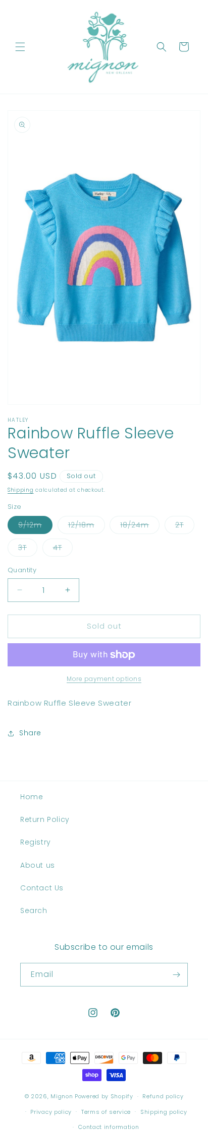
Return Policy (45, 819)
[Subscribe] (176, 975)
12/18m (86, 526)
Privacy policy (51, 1112)
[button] (20, 47)
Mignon (62, 1096)
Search (33, 910)
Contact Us (42, 888)
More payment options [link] (104, 678)
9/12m (35, 526)
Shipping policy (163, 1112)
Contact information (108, 1127)
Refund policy (162, 1096)
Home (31, 797)
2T (184, 526)
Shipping (21, 490)
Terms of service (106, 1112)
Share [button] (30, 733)
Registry (35, 842)
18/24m (140, 526)
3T (27, 549)
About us (37, 865)
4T (63, 549)
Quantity (22, 570)
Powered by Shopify (104, 1096)
